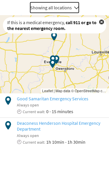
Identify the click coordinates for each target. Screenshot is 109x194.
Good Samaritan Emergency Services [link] (52, 99)
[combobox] (54, 7)
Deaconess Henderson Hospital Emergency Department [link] (58, 126)
